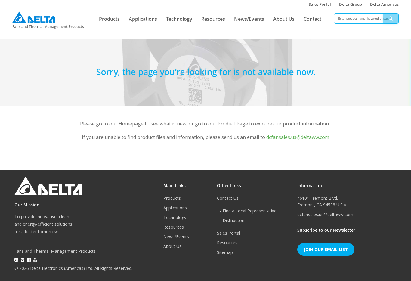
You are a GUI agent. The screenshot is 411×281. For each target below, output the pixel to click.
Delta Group (350, 4)
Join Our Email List (326, 249)
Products (109, 19)
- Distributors (233, 220)
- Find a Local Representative (248, 211)
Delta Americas (384, 4)
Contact (312, 19)
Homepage (131, 123)
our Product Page (228, 123)
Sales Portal (320, 4)
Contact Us (228, 198)
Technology (179, 19)
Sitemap (225, 252)
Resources (213, 19)
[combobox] (366, 18)
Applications (143, 19)
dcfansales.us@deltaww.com (297, 137)
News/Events (249, 19)
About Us (284, 19)
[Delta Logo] (33, 16)
